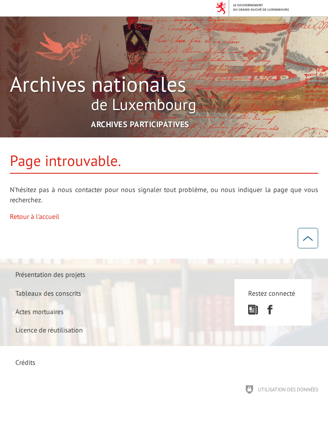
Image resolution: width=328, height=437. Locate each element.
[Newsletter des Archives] (253, 312)
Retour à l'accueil (34, 216)
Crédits (25, 362)
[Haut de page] (308, 238)
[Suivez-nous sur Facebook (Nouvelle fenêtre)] (270, 312)
